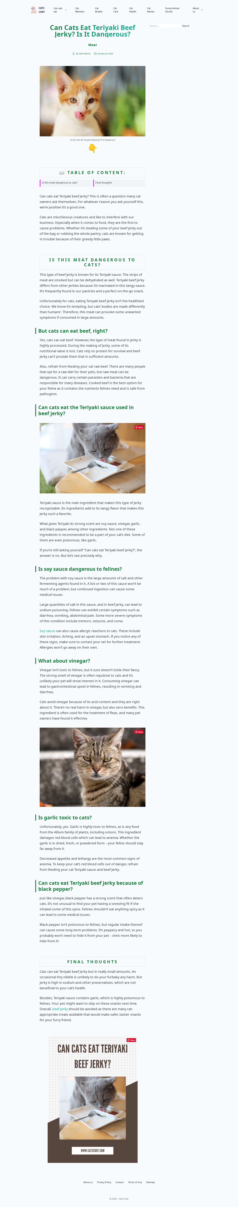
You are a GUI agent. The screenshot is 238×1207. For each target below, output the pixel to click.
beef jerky (60, 1009)
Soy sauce (47, 631)
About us (196, 10)
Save (140, 427)
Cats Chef (42, 9)
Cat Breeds (98, 10)
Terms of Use (135, 1182)
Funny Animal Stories (172, 10)
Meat (92, 44)
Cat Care (115, 10)
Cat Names (150, 10)
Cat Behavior (80, 10)
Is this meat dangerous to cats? (59, 182)
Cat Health (132, 10)
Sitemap (150, 1182)
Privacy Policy (104, 1182)
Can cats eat (58, 10)
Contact (120, 1182)
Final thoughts (103, 182)
